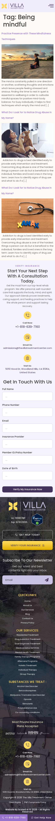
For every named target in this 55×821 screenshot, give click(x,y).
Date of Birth (10, 468)
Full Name (8, 389)
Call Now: (28, 752)
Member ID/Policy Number (17, 452)
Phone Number (10, 405)
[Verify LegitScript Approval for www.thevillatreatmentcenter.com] (37, 524)
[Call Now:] (27, 745)
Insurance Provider (13, 437)
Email (5, 421)
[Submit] (47, 579)
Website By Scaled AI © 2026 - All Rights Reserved (27, 810)
